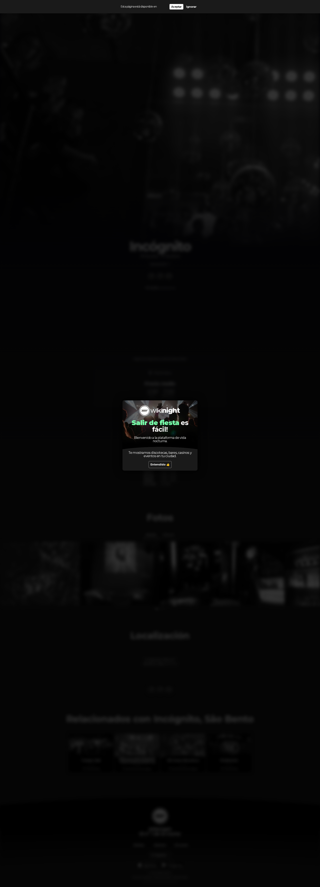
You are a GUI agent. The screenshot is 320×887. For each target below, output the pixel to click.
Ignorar (191, 6)
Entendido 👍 (160, 464)
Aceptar (176, 6)
